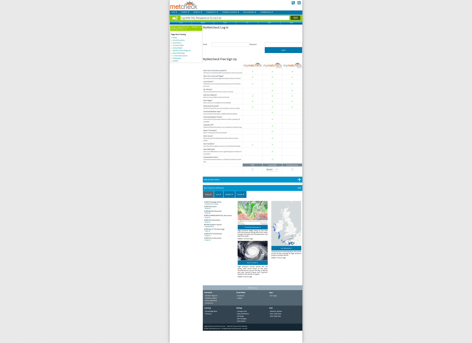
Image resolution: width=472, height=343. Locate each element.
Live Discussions (179, 40)
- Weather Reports (210, 296)
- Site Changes (241, 318)
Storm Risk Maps (179, 53)
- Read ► (207, 208)
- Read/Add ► (209, 226)
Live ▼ (218, 194)
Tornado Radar (178, 45)
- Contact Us (208, 303)
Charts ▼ (240, 194)
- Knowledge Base (210, 311)
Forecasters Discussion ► (253, 227)
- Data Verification (242, 314)
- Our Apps (273, 296)
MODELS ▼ (197, 12)
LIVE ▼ (174, 12)
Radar (175, 37)
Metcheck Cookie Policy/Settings (237, 326)
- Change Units (241, 311)
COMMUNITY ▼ (212, 12)
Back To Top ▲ (252, 288)
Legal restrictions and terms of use (214, 326)
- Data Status (241, 321)
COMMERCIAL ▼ (266, 12)
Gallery (175, 61)
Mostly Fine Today (211, 204)
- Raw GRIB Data (275, 316)
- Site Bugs (240, 316)
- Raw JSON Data (275, 314)
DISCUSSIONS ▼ (249, 12)
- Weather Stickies (275, 311)
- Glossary (208, 314)
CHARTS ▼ (185, 12)
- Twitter (239, 298)
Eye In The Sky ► (252, 263)
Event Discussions (180, 56)
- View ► (207, 231)
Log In (283, 50)
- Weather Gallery (210, 298)
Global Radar (177, 48)
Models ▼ (229, 194)
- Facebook (240, 296)
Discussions (177, 43)
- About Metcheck (210, 300)
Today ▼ (208, 194)
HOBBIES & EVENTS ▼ (230, 12)
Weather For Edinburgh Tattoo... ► (186, 28)
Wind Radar (177, 58)
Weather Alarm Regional (182, 50)
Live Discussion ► (286, 248)
